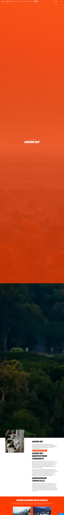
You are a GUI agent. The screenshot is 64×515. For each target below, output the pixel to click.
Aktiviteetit (20, 1)
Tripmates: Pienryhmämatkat (28, 1)
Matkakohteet (8, 1)
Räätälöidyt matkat (14, 1)
